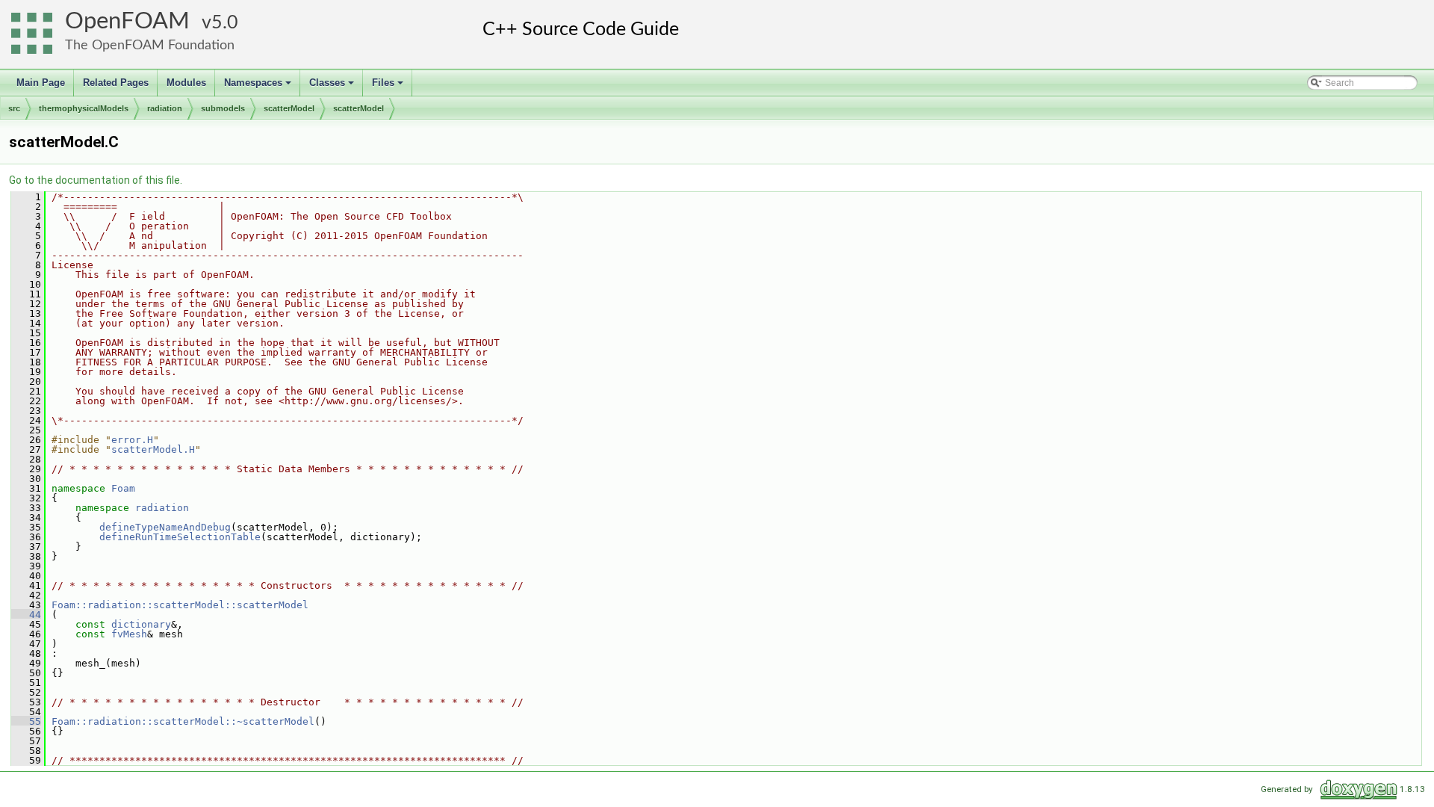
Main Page (40, 82)
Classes (332, 86)
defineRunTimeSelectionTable (180, 536)
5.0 (224, 22)
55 (26, 721)
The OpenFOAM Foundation (150, 45)
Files (389, 86)
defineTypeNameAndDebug (165, 527)
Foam (123, 488)
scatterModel (289, 108)
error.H (132, 439)
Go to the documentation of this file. (95, 180)
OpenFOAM (127, 21)
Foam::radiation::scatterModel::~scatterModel (183, 721)
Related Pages (116, 82)
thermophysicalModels (83, 108)
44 (26, 614)
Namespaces (259, 86)
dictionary (141, 624)
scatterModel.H (153, 449)
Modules (186, 82)
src (14, 108)
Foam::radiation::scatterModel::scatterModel (180, 604)
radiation (164, 108)
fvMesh (129, 634)
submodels (223, 108)
